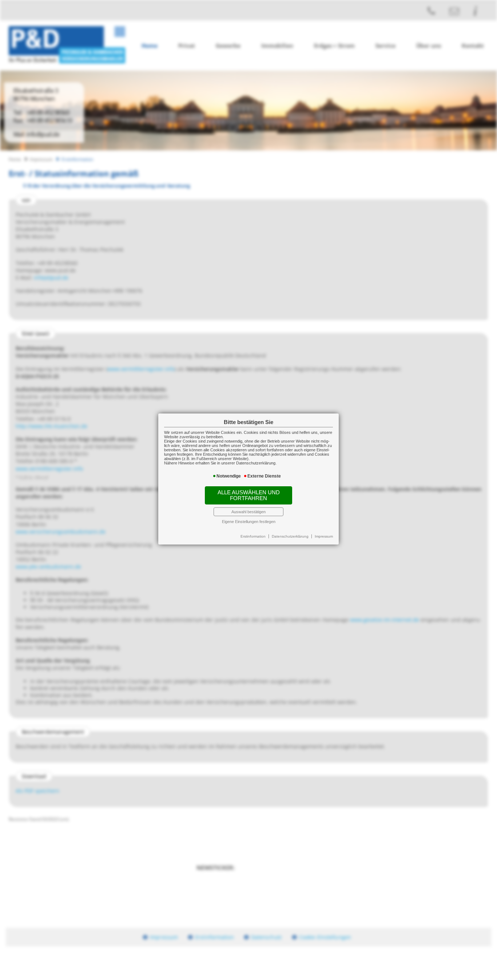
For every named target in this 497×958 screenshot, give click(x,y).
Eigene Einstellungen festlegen (248, 521)
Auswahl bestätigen (248, 512)
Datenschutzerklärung (290, 536)
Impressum (324, 536)
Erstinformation (253, 536)
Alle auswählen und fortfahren (249, 495)
